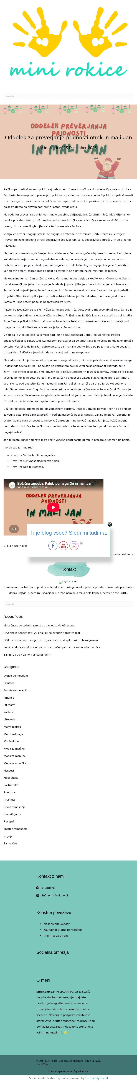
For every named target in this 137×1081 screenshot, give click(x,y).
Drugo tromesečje (16, 676)
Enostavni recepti (15, 690)
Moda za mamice (15, 756)
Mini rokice (50, 147)
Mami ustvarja (13, 734)
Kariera (8, 712)
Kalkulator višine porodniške (63, 930)
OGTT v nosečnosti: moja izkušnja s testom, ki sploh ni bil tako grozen (51, 640)
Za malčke (10, 843)
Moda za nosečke (15, 763)
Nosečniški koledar (57, 924)
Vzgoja (8, 836)
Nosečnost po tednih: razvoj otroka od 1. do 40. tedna (39, 625)
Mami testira (12, 727)
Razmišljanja (12, 814)
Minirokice (11, 741)
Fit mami (9, 705)
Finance (9, 698)
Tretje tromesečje (15, 829)
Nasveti (9, 770)
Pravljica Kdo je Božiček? (27, 467)
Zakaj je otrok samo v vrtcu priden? (27, 654)
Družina (9, 683)
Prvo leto (10, 800)
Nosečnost (11, 778)
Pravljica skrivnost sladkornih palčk (35, 461)
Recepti (9, 821)
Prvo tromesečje (15, 807)
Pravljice (10, 792)
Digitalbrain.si (81, 1071)
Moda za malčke (14, 748)
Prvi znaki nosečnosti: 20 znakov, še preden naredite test (42, 633)
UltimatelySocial (96, 1078)
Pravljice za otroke (56, 936)
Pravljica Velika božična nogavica (33, 455)
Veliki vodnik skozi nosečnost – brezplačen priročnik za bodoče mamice (52, 647)
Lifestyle (9, 719)
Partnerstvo (11, 785)
